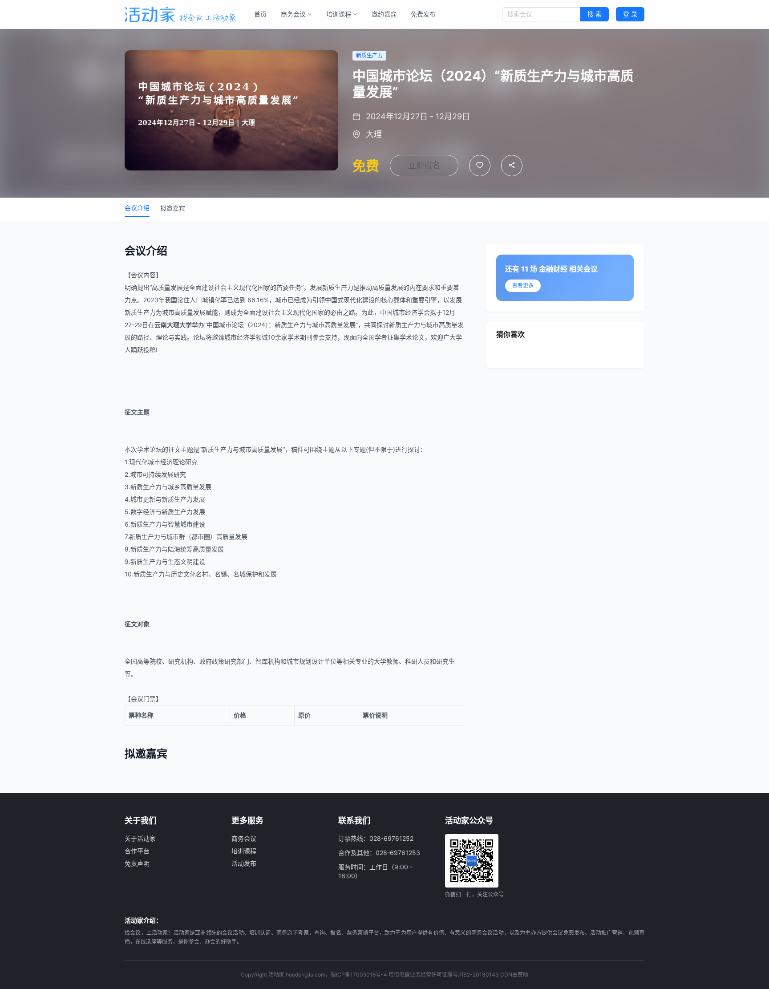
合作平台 (137, 851)
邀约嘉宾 (384, 14)
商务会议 (293, 14)
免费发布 (423, 14)
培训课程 (338, 14)
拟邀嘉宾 (172, 208)
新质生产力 (337, 287)
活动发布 (243, 863)
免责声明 (137, 863)
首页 (260, 14)
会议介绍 (137, 207)
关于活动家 (140, 838)
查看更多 (523, 285)
